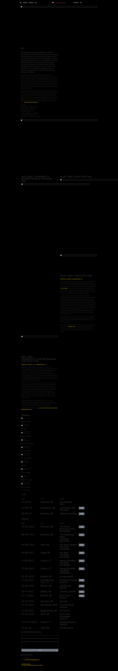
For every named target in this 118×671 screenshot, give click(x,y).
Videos (25, 2)
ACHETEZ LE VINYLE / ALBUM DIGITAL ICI (71, 279)
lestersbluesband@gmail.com (32, 659)
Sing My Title (71, 326)
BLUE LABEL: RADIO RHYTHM (76, 176)
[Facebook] (94, 2)
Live (35, 2)
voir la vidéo (64, 288)
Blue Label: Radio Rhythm (30, 102)
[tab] (59, 421)
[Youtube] (97, 2)
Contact (76, 2)
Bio (21, 2)
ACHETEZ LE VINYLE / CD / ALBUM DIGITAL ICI (33, 364)
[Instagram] (91, 2)
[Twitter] (88, 2)
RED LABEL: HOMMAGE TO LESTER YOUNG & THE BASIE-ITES (37, 178)
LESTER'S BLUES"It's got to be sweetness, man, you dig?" (32, 664)
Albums (31, 2)
